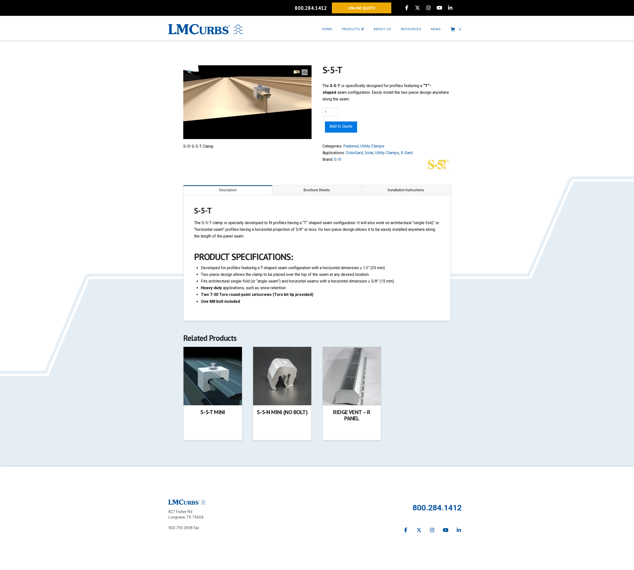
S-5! (338, 159)
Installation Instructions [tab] (406, 190)
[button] (190, 72)
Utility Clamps (372, 146)
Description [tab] (228, 190)
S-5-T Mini (212, 412)
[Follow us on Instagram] (432, 530)
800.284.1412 (311, 8)
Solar (369, 152)
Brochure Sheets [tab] (317, 190)
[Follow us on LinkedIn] (458, 530)
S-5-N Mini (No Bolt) (282, 412)
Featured (351, 146)
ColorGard (354, 152)
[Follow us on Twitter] (419, 530)
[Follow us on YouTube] (445, 530)
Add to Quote (341, 126)
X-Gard (407, 152)
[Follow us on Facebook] (405, 530)
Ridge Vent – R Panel (351, 415)
